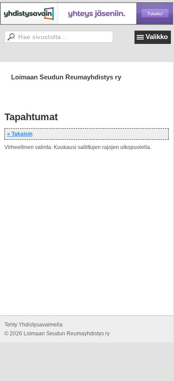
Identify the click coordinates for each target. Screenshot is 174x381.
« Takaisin (19, 134)
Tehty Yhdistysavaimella (33, 325)
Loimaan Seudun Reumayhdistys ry (66, 77)
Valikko (157, 36)
